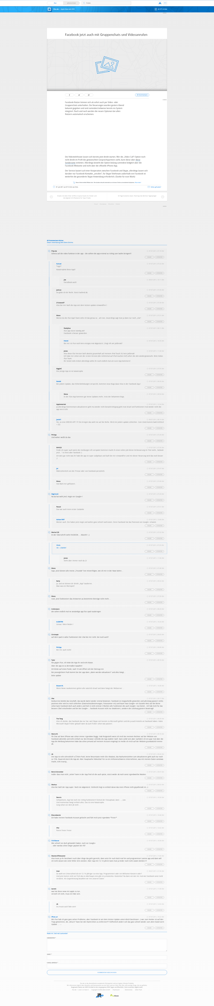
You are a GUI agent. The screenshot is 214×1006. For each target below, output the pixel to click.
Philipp (58, 647)
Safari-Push (138, 990)
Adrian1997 (60, 519)
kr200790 (59, 622)
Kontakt (165, 3)
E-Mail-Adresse (52, 962)
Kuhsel (58, 264)
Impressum (116, 990)
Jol (57, 468)
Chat (96, 204)
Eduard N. (59, 686)
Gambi (58, 381)
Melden (149, 257)
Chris (58, 545)
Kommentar (51, 937)
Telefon (111, 204)
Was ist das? (138, 182)
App (160, 3)
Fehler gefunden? (156, 187)
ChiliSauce (55, 841)
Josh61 (58, 419)
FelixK (66, 341)
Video (118, 204)
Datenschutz (128, 990)
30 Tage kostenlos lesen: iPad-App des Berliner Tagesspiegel (137, 196)
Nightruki (54, 494)
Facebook (103, 204)
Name (49, 954)
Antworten (159, 257)
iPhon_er (54, 917)
